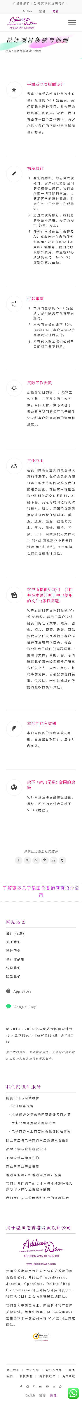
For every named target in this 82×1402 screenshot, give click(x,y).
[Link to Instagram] (28, 1386)
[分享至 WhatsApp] (36, 860)
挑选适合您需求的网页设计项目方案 (41, 1114)
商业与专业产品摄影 (23, 1166)
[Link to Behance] (41, 1386)
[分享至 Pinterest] (45, 860)
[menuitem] (70, 22)
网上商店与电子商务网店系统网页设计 (37, 1140)
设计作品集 (15, 959)
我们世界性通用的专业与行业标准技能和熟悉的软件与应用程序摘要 (39, 1186)
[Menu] (70, 22)
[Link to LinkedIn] (54, 1386)
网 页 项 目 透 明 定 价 (51, 3)
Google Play (25, 1006)
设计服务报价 (23, 1106)
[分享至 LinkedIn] (54, 860)
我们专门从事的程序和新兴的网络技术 (37, 1198)
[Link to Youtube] (47, 1386)
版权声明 (26, 1376)
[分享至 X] (27, 860)
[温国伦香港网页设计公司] (34, 22)
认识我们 (13, 968)
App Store (22, 991)
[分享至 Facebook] (19, 860)
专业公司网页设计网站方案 (34, 1123)
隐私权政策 (47, 1376)
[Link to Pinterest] (34, 1386)
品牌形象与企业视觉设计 (26, 1149)
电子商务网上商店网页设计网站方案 (41, 1131)
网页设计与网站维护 (23, 1098)
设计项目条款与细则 (37, 40)
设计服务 (13, 950)
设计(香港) (15, 933)
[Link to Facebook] (21, 1386)
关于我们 (13, 942)
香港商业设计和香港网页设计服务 (34, 1175)
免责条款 (68, 1376)
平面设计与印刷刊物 (23, 1158)
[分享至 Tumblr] (62, 860)
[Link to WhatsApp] (61, 1386)
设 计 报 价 (23, 3)
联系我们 (13, 976)
